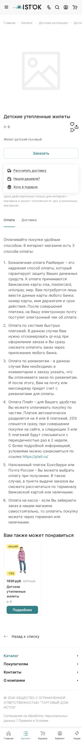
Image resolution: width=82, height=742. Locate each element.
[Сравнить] (72, 130)
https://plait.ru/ (35, 456)
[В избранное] (72, 124)
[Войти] (66, 7)
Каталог (11, 655)
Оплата (9, 220)
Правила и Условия (33, 720)
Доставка (29, 220)
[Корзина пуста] (74, 7)
